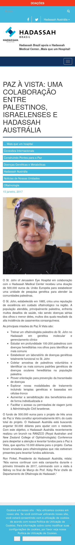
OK (17, 538)
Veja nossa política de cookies (42, 538)
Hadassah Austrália (56, 19)
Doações (37, 3)
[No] (70, 525)
